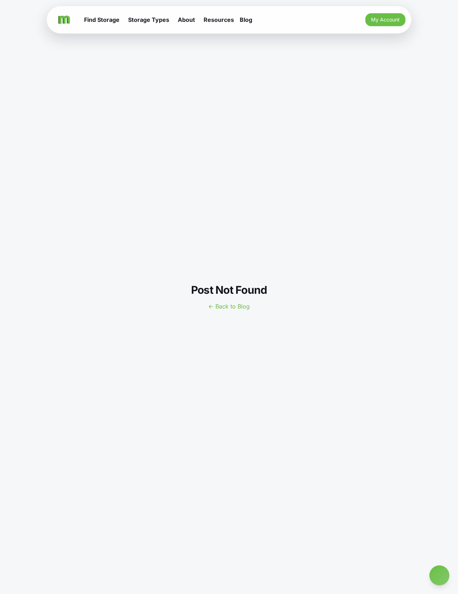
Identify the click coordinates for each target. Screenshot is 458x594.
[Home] (64, 20)
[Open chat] (439, 575)
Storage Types (148, 19)
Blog (246, 19)
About (186, 19)
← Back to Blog (229, 306)
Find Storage (102, 19)
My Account (385, 19)
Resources (219, 19)
